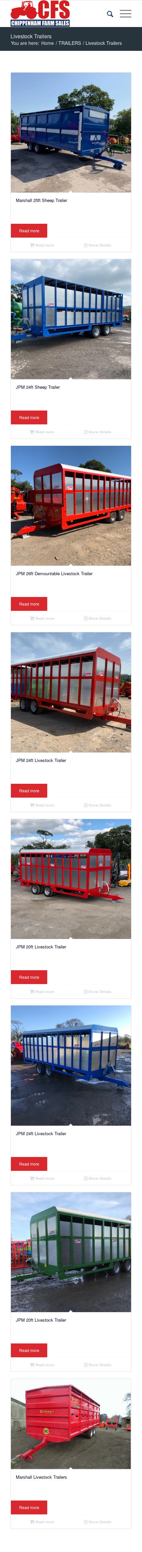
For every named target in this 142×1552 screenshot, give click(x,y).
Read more (29, 230)
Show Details (99, 245)
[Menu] (122, 13)
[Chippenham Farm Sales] (59, 13)
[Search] (106, 13)
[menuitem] (106, 13)
